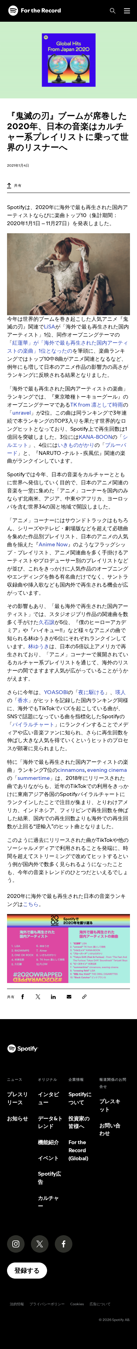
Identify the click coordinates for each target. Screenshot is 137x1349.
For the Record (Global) (78, 1150)
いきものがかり (76, 445)
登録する (27, 1270)
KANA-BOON (95, 437)
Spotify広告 (49, 1177)
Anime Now (53, 544)
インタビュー (48, 1098)
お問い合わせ (109, 1129)
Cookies (77, 1304)
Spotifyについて (80, 1098)
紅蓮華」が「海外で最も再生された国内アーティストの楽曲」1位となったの (67, 346)
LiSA (49, 326)
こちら (31, 904)
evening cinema (107, 770)
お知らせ (17, 1118)
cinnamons (71, 770)
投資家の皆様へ (79, 1122)
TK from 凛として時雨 (96, 404)
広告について (100, 1304)
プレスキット (109, 1105)
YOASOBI (56, 692)
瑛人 (120, 692)
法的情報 (17, 1304)
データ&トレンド (50, 1122)
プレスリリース (17, 1098)
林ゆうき (38, 646)
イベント (48, 1158)
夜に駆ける (91, 692)
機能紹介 (48, 1142)
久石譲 (46, 622)
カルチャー (48, 1202)
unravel (21, 412)
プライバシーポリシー (47, 1304)
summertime (34, 778)
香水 (23, 700)
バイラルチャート (33, 724)
